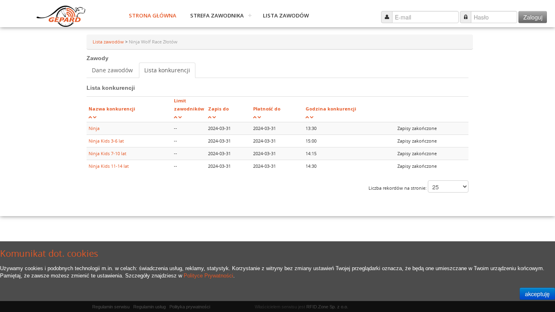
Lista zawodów (286, 15)
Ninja (94, 128)
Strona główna (152, 15)
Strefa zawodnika (217, 15)
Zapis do (218, 109)
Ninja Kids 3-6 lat (106, 141)
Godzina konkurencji (331, 109)
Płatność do (266, 109)
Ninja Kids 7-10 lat (107, 153)
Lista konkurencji (167, 70)
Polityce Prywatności (208, 276)
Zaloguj (532, 17)
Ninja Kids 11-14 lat (109, 166)
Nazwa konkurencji (112, 109)
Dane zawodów (112, 70)
